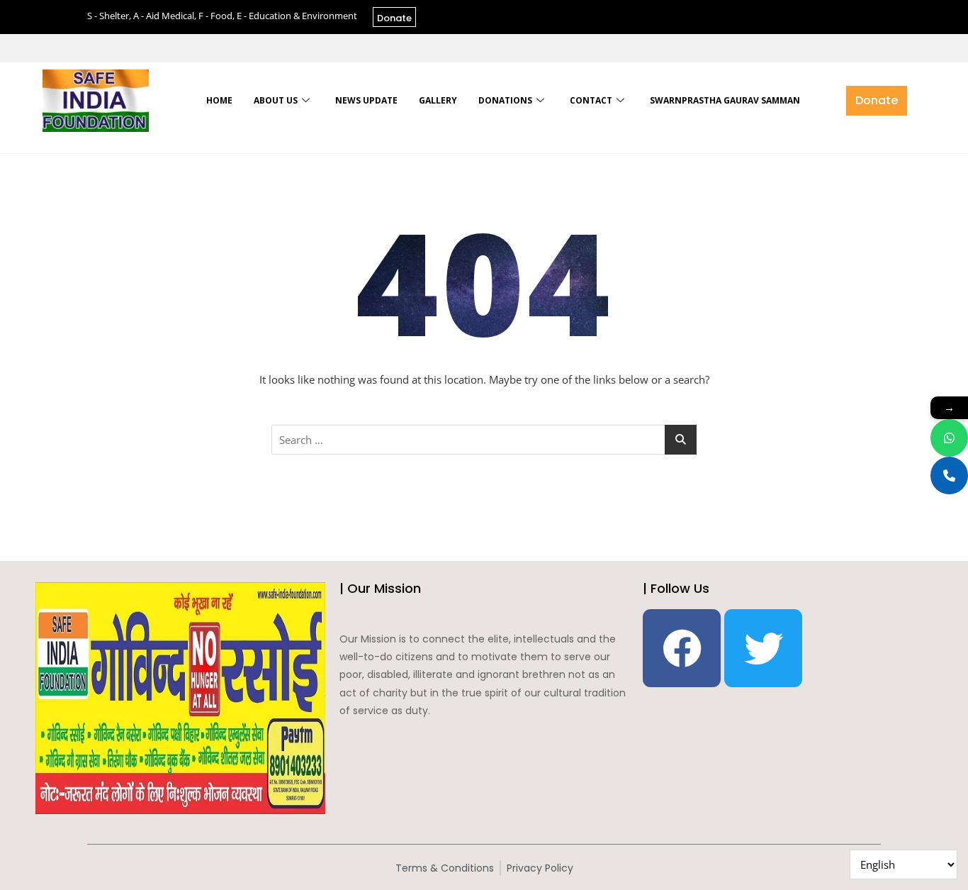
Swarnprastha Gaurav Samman (725, 100)
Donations (505, 100)
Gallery (438, 100)
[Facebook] (682, 648)
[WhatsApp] (949, 438)
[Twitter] (763, 648)
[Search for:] (484, 440)
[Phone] (949, 475)
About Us (276, 100)
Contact (591, 100)
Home (219, 100)
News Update (366, 100)
